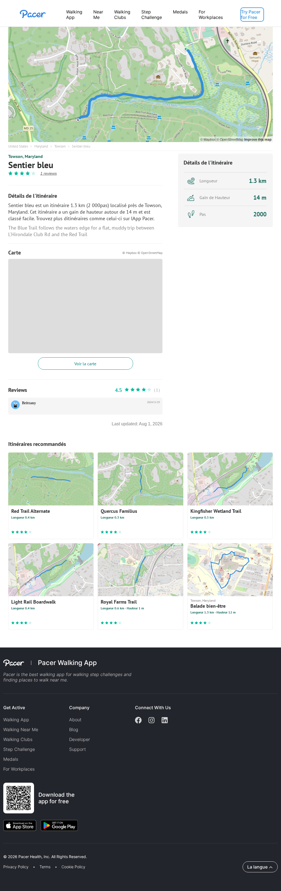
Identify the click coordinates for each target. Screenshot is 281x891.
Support (77, 749)
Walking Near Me (20, 729)
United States (18, 146)
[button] (96, 850)
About (75, 719)
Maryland (41, 146)
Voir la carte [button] (85, 363)
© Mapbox (208, 139)
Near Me (98, 14)
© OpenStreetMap (230, 139)
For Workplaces (211, 14)
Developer (79, 739)
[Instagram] (151, 721)
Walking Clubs (122, 14)
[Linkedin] (164, 721)
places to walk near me (43, 680)
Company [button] (79, 707)
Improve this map (257, 139)
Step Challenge (151, 14)
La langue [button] (257, 867)
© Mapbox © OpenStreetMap (142, 253)
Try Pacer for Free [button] (250, 14)
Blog (73, 729)
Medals (180, 12)
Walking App (74, 14)
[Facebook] (138, 721)
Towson (60, 146)
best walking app (47, 674)
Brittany (29, 403)
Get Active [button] (14, 707)
